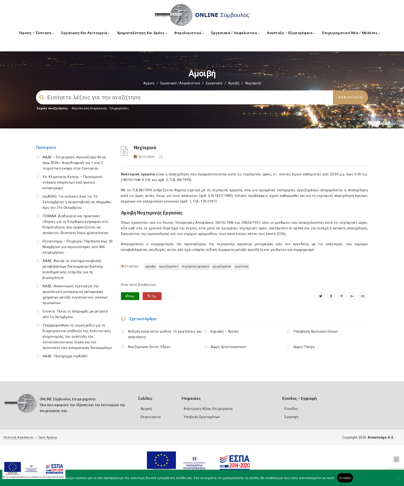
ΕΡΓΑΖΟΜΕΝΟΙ (222, 266)
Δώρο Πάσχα (303, 347)
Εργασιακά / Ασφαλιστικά (234, 33)
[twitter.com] (320, 296)
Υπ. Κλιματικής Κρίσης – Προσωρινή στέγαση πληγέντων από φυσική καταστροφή (72, 182)
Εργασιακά (214, 83)
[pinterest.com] (341, 296)
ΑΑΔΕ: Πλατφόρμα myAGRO (65, 356)
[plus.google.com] (352, 296)
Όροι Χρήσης (48, 437)
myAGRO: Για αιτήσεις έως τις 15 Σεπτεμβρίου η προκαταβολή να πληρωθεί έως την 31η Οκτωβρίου (77, 202)
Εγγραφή (291, 417)
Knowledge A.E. (381, 437)
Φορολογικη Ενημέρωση (89, 108)
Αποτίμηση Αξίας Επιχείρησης (208, 409)
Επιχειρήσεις (119, 108)
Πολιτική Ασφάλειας (18, 437)
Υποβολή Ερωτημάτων (202, 417)
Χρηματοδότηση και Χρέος (141, 33)
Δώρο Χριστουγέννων (228, 347)
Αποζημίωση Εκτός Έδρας (149, 347)
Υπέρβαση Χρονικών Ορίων (315, 331)
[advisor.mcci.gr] (362, 296)
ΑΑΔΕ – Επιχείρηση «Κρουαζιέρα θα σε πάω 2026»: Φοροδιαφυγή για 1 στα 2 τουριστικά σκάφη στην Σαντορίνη (74, 162)
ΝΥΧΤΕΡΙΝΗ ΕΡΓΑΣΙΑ (195, 266)
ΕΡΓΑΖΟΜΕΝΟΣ (168, 266)
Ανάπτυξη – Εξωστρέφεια (290, 33)
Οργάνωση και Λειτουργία (84, 33)
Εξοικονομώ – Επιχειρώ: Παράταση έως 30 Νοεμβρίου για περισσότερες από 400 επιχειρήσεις (77, 247)
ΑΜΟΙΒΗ (150, 266)
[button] (396, 459)
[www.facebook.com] (331, 296)
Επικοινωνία (151, 417)
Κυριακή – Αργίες (225, 331)
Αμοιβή (233, 83)
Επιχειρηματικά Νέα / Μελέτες (350, 33)
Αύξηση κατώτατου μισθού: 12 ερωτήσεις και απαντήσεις (165, 334)
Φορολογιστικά (188, 33)
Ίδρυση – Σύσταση (35, 33)
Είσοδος (291, 409)
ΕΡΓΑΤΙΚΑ (241, 266)
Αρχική (148, 83)
